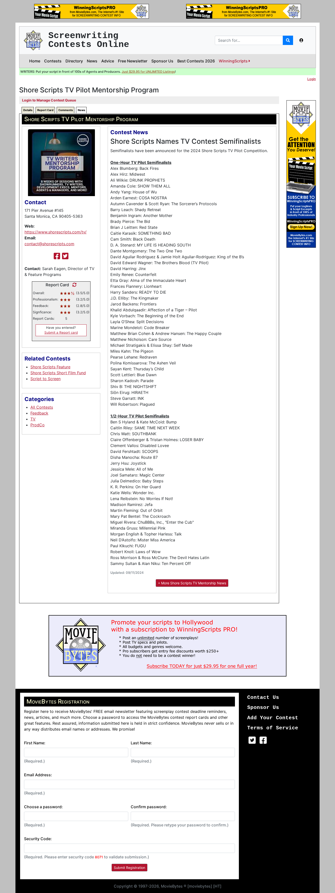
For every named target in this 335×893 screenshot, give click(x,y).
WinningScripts (234, 60)
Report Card (45, 110)
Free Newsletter (132, 60)
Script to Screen (45, 378)
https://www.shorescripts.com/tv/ (56, 232)
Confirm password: (149, 806)
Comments (65, 110)
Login (311, 79)
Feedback (39, 413)
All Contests (41, 407)
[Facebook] (57, 256)
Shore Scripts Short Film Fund (58, 372)
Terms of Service (272, 728)
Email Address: (38, 774)
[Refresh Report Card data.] (73, 284)
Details (27, 110)
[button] (301, 40)
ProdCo (37, 424)
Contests (53, 60)
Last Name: (141, 742)
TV (33, 419)
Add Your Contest (272, 718)
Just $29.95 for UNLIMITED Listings (148, 71)
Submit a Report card (61, 332)
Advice (107, 60)
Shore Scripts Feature (50, 366)
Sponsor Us (162, 60)
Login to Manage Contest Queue (49, 100)
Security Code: (38, 838)
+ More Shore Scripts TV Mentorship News (192, 583)
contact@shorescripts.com (49, 243)
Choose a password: (43, 806)
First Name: (34, 742)
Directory (74, 60)
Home (34, 60)
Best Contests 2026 (196, 60)
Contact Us (263, 697)
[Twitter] (65, 256)
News (92, 60)
